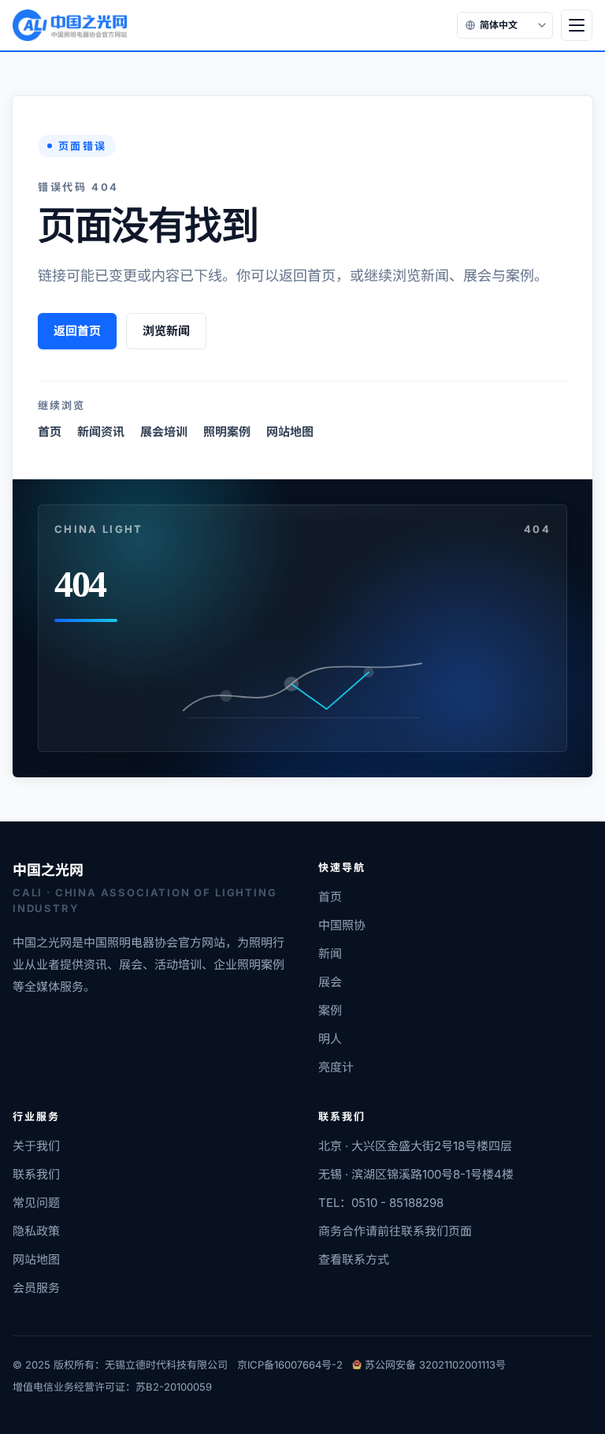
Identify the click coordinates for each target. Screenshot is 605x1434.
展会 (330, 981)
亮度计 (336, 1067)
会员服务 (36, 1287)
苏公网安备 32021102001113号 (435, 1364)
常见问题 (36, 1202)
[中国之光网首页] (70, 25)
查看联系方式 (353, 1259)
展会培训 (163, 431)
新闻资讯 (100, 431)
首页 (49, 431)
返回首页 (77, 330)
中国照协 (342, 925)
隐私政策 (36, 1231)
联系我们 (36, 1174)
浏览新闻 (166, 330)
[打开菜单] (576, 25)
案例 (330, 1010)
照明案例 (227, 431)
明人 (330, 1038)
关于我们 (36, 1145)
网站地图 (290, 431)
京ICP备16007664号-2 (290, 1364)
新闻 (330, 953)
